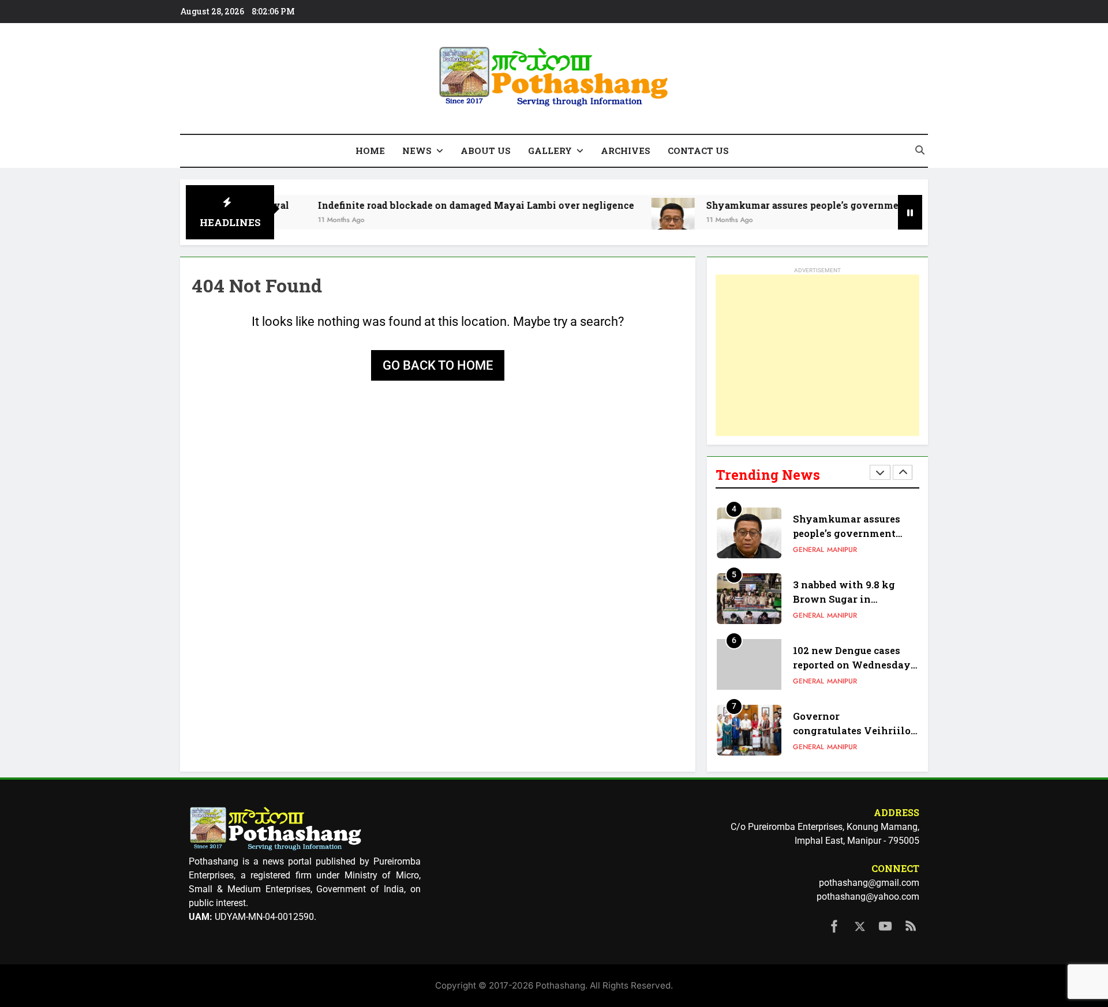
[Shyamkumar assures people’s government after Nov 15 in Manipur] (639, 219)
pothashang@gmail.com (869, 882)
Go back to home (438, 365)
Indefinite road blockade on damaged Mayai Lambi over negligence (442, 205)
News (417, 150)
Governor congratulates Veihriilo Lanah (852, 730)
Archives (625, 150)
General (808, 549)
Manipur (842, 549)
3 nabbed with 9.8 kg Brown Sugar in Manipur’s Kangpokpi (847, 598)
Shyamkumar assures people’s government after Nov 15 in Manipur (830, 205)
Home (370, 150)
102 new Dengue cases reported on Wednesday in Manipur (852, 664)
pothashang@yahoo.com (868, 896)
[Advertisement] (817, 355)
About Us (486, 150)
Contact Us (698, 150)
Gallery (550, 150)
